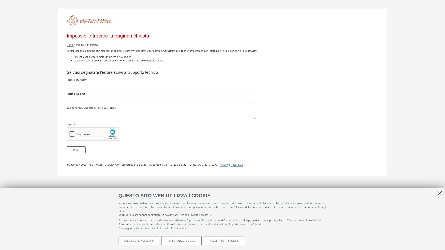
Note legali (236, 164)
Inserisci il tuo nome (77, 79)
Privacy (224, 164)
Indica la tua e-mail (76, 93)
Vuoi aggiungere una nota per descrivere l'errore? (92, 107)
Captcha (71, 124)
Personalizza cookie (181, 240)
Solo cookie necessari (139, 240)
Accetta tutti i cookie (224, 240)
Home (70, 44)
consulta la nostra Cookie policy (167, 228)
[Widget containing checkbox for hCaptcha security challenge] (93, 134)
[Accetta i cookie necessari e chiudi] (439, 193)
